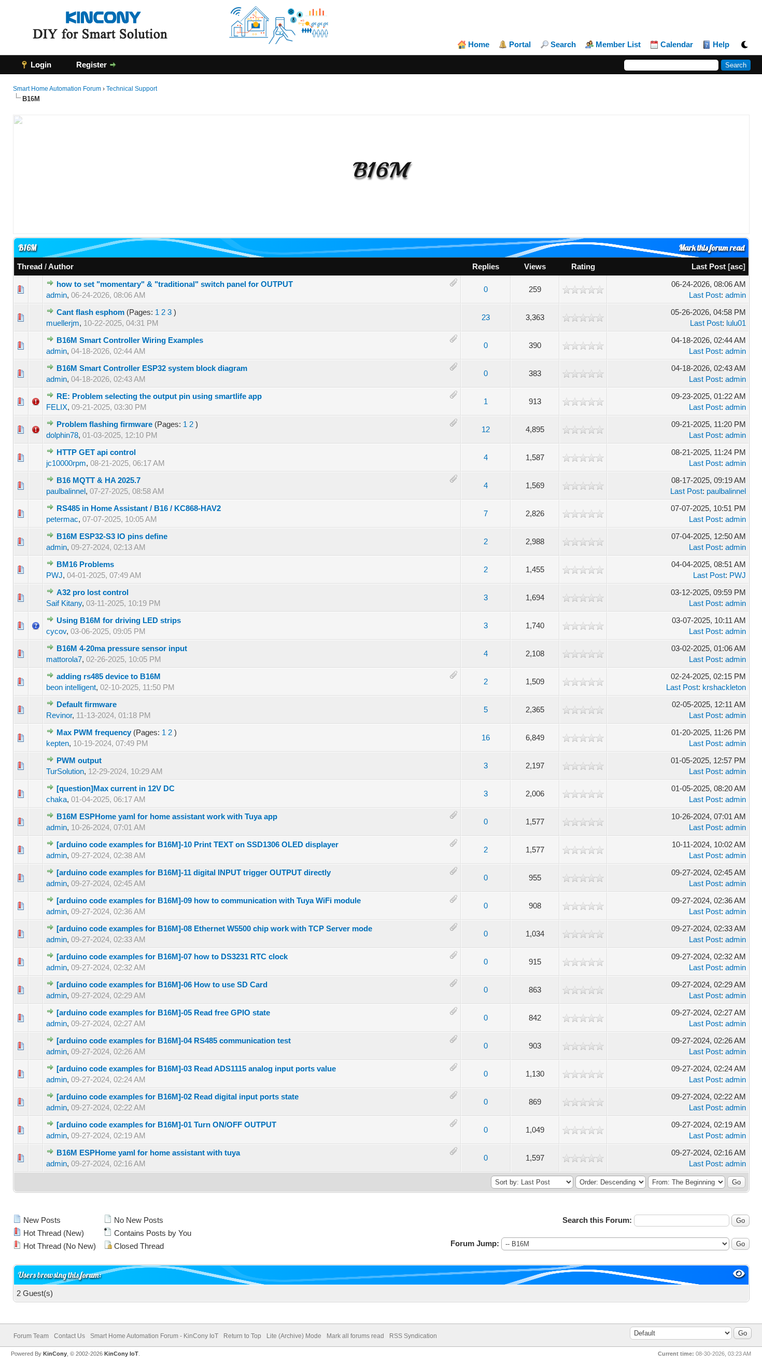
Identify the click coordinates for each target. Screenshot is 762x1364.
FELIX (56, 407)
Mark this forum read (711, 248)
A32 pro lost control (93, 592)
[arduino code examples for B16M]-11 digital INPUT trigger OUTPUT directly (194, 872)
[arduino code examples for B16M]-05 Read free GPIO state (163, 1012)
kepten (57, 743)
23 (486, 317)
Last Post (709, 266)
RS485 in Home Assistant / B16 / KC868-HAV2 (139, 508)
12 (486, 429)
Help (721, 44)
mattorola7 (64, 659)
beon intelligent (71, 687)
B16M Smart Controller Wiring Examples (130, 340)
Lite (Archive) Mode (293, 1336)
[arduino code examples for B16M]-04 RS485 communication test (174, 1040)
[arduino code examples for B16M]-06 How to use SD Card (162, 984)
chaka (56, 799)
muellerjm (62, 323)
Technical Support (131, 88)
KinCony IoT (121, 1354)
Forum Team (31, 1336)
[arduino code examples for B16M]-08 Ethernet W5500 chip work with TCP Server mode (214, 928)
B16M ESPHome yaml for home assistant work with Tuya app (167, 816)
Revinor (59, 715)
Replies (485, 266)
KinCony (55, 1354)
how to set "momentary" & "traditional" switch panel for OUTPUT (175, 284)
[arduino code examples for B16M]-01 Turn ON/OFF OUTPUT (166, 1124)
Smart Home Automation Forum (57, 88)
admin (56, 295)
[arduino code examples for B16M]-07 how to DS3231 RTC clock (172, 956)
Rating (583, 266)
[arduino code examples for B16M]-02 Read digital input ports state (178, 1096)
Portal (520, 44)
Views (535, 266)
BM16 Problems (85, 564)
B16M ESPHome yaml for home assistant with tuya (148, 1152)
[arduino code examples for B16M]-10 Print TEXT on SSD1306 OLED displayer (197, 844)
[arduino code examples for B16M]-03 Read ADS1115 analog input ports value (196, 1068)
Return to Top (242, 1336)
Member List (618, 44)
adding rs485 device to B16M (109, 676)
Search (563, 44)
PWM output (79, 760)
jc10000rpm (66, 463)
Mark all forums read (355, 1336)
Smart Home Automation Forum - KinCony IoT (154, 1336)
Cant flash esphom (90, 312)
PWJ (54, 575)
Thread (30, 266)
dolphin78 (62, 435)
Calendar (676, 44)
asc (736, 266)
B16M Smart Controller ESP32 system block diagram (152, 368)
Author (61, 266)
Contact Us (69, 1336)
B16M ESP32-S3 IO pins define (112, 536)
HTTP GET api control (96, 452)
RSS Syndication (413, 1336)
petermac (62, 519)
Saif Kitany (64, 603)
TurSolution (65, 771)
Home (478, 44)
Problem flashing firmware (104, 424)
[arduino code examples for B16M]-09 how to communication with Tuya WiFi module (209, 900)
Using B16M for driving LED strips (119, 620)
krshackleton (724, 687)
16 (486, 737)
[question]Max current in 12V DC (116, 788)
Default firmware (87, 704)
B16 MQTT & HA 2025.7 (98, 480)
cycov (56, 631)
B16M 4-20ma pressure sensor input (122, 648)
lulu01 (736, 323)
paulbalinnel (66, 491)
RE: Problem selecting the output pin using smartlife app (159, 396)
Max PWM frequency (94, 732)
